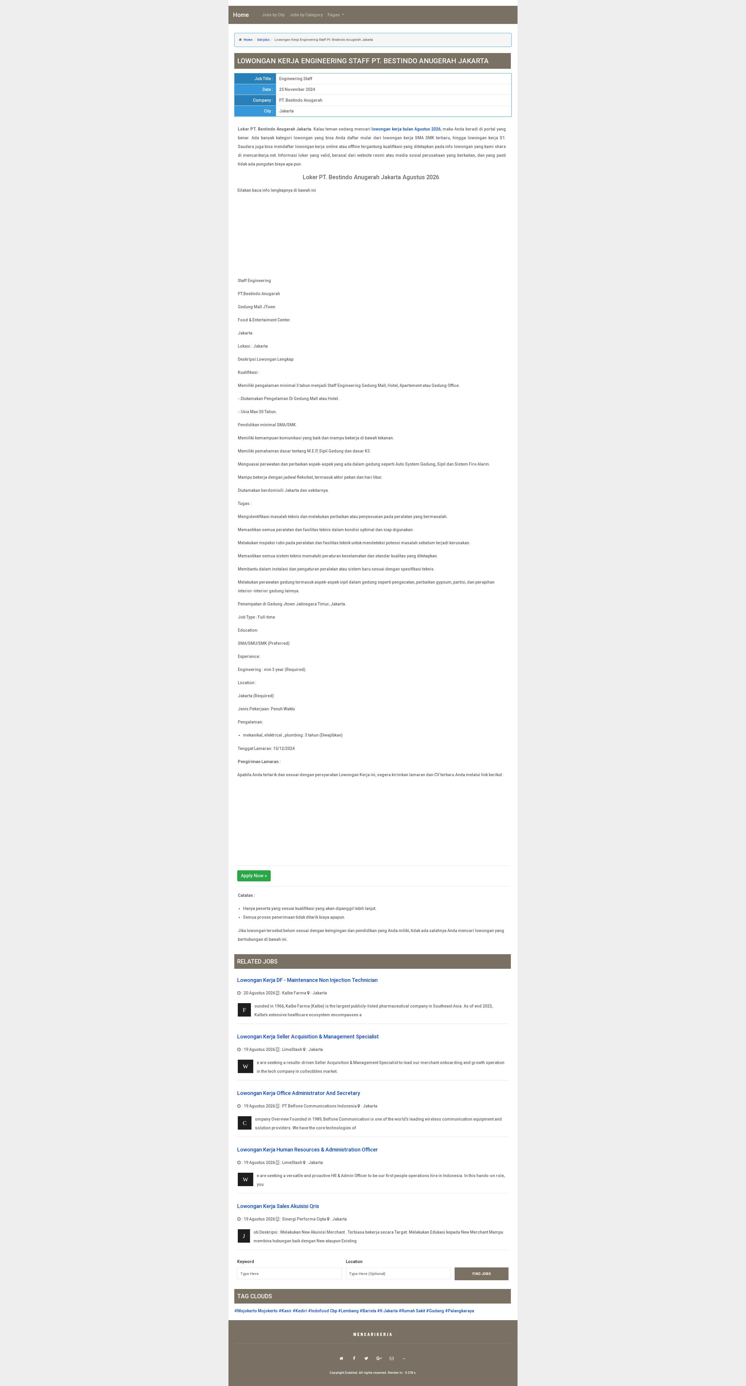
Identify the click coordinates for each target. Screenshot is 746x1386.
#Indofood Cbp (322, 1310)
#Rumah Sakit (412, 1310)
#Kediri (300, 1310)
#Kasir (285, 1310)
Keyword (245, 1261)
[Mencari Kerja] (373, 1335)
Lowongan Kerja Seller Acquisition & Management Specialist (308, 1036)
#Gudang (435, 1310)
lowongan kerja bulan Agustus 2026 (406, 129)
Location (354, 1261)
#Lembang (348, 1310)
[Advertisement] (373, 235)
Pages (334, 15)
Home (241, 14)
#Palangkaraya (459, 1310)
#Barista (368, 1310)
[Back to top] (404, 1358)
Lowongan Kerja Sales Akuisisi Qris (278, 1206)
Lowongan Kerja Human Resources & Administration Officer (307, 1150)
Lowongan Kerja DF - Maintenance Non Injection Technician (307, 980)
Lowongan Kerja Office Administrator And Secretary (298, 1093)
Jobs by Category (306, 15)
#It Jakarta (387, 1310)
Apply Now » (254, 875)
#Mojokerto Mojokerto (256, 1310)
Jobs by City (273, 15)
